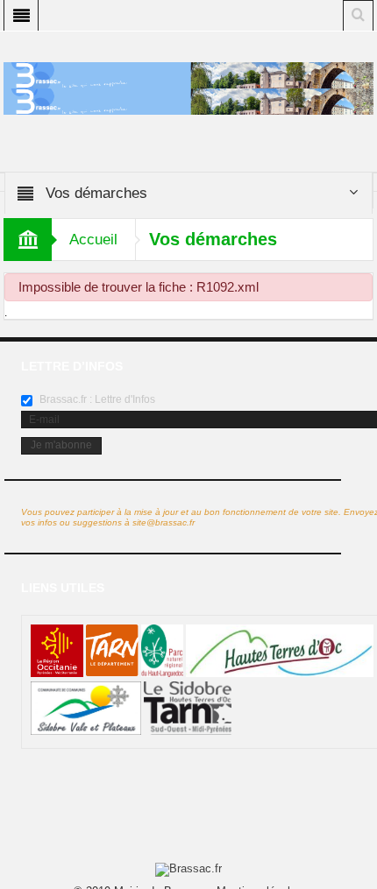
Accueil (93, 239)
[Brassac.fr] (188, 101)
